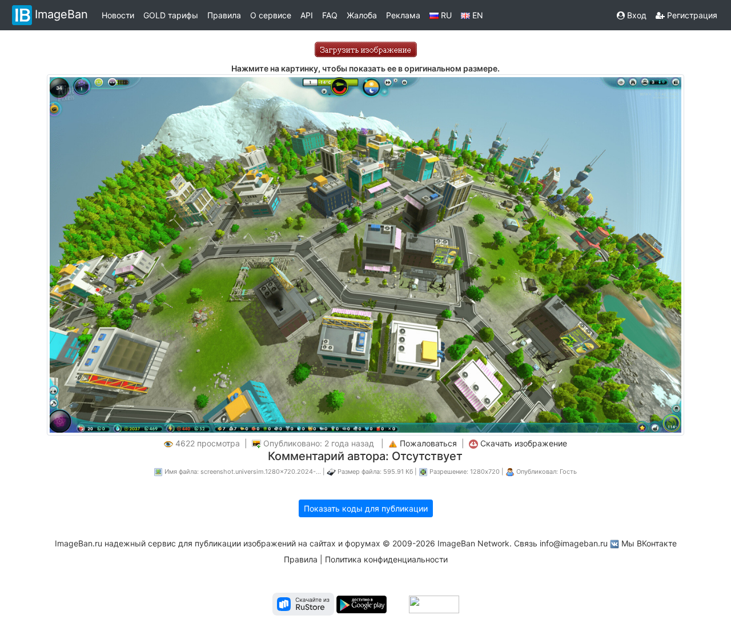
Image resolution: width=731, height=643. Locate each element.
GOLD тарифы (170, 15)
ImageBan (61, 14)
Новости (118, 15)
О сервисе (270, 15)
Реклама (403, 15)
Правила (224, 15)
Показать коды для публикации (366, 508)
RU (445, 15)
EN (476, 15)
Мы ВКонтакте (649, 543)
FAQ (330, 15)
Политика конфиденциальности (386, 559)
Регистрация (691, 15)
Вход (635, 15)
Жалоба (362, 15)
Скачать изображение (523, 443)
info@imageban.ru (574, 543)
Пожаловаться (428, 443)
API (306, 15)
